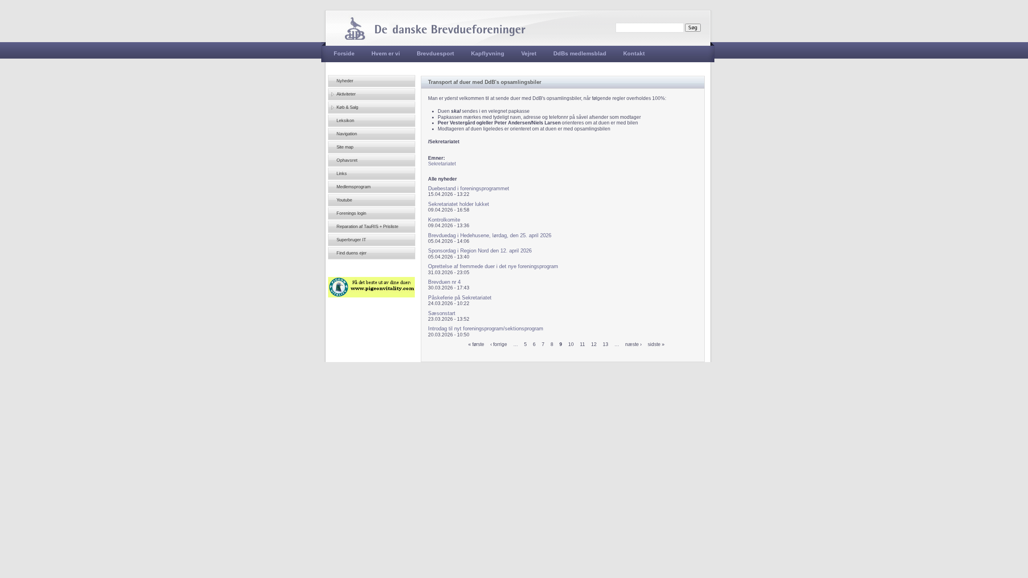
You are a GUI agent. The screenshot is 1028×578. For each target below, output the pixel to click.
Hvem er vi (385, 53)
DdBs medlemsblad (579, 53)
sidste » (656, 344)
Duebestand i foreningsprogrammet (468, 188)
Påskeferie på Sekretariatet (460, 298)
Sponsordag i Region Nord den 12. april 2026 (480, 251)
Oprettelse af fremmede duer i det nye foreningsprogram (493, 266)
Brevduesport (435, 53)
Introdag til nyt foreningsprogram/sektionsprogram (485, 329)
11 (582, 344)
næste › (633, 344)
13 (605, 344)
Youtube (344, 199)
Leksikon (345, 120)
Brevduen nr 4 (444, 282)
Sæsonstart (441, 313)
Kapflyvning (487, 53)
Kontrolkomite (444, 220)
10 (571, 344)
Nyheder (345, 80)
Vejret (528, 53)
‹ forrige (498, 344)
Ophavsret (347, 160)
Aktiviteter (346, 94)
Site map (345, 146)
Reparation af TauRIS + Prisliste (367, 226)
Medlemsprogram (354, 186)
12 (594, 344)
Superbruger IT (351, 239)
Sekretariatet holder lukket (458, 204)
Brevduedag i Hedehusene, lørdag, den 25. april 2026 (489, 235)
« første (476, 344)
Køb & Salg (347, 107)
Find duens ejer (352, 252)
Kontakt (634, 53)
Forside (344, 53)
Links (342, 173)
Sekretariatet (442, 164)
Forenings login (351, 213)
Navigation (347, 133)
